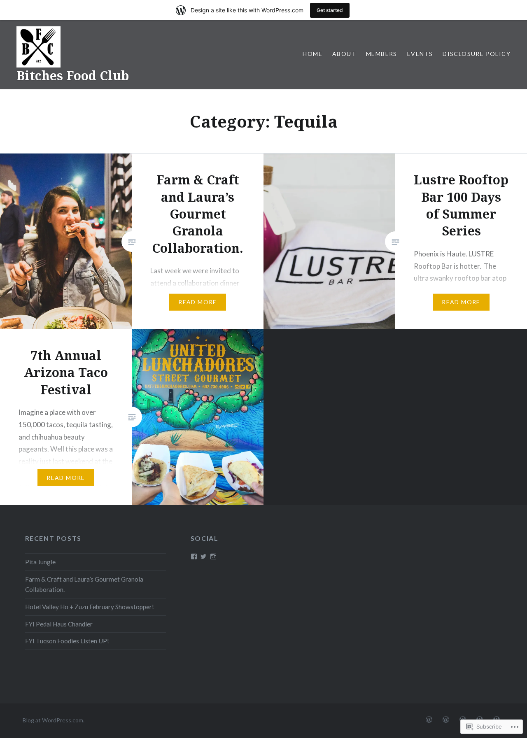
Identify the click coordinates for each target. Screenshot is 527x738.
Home (312, 53)
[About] (446, 720)
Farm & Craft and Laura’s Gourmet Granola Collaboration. (84, 584)
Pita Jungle (40, 562)
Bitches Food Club (72, 75)
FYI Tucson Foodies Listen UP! (67, 641)
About (344, 53)
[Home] (429, 720)
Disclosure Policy (477, 53)
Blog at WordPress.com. (53, 720)
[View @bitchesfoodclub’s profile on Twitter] (203, 556)
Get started (330, 10)
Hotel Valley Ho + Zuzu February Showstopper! (89, 606)
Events (420, 53)
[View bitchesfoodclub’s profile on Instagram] (213, 556)
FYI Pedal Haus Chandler (59, 624)
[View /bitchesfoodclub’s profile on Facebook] (194, 556)
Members (381, 53)
